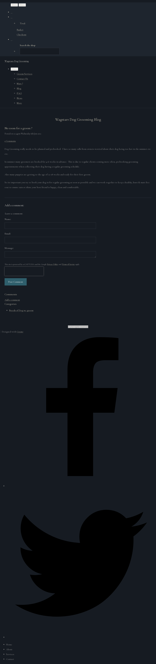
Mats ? (20, 83)
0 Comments (10, 141)
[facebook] (81, 486)
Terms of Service (68, 264)
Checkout (21, 34)
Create (20, 331)
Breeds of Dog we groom (21, 310)
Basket (20, 29)
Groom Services (24, 73)
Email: (8, 233)
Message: (9, 248)
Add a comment (12, 299)
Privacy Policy (52, 264)
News (19, 98)
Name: (8, 219)
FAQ (19, 93)
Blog (19, 88)
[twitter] (81, 637)
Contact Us (22, 78)
